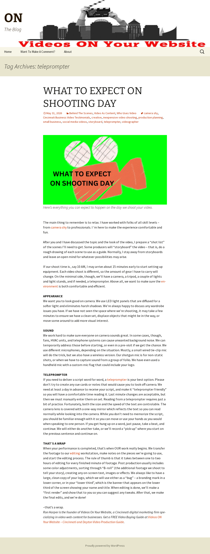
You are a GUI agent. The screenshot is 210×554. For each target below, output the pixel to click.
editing (75, 453)
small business (52, 122)
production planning (150, 117)
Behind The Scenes (81, 113)
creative (96, 117)
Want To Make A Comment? (38, 52)
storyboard (95, 122)
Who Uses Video (126, 113)
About (68, 52)
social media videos (75, 122)
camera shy (151, 113)
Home (8, 52)
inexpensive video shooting (120, 117)
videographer (130, 122)
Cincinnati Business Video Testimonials (66, 117)
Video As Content (104, 113)
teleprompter (112, 122)
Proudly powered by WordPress (105, 545)
